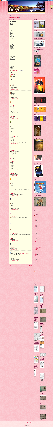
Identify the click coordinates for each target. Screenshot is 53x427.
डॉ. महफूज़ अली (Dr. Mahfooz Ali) (15, 125)
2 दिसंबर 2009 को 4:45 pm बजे (14, 89)
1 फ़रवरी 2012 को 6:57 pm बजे (14, 219)
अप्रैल (36, 261)
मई (35, 260)
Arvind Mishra (13, 177)
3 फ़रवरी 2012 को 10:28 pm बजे (14, 249)
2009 (35, 240)
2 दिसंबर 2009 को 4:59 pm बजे (14, 98)
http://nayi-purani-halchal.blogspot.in (24, 253)
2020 (35, 227)
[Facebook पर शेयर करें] (21, 70)
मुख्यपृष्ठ (20, 265)
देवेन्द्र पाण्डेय (12, 150)
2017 (35, 231)
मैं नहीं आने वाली (36, 248)
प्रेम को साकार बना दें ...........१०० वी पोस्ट (39, 247)
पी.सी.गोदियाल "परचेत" (13, 84)
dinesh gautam (13, 247)
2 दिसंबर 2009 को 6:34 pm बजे (14, 122)
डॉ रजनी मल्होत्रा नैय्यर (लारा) (14, 233)
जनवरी (36, 265)
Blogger (25, 425)
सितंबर (36, 255)
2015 (35, 233)
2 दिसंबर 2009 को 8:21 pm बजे (14, 143)
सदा (11, 238)
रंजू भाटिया (12, 74)
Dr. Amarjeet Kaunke (13, 197)
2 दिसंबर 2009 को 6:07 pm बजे (14, 118)
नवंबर (36, 253)
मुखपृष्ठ (11, 12)
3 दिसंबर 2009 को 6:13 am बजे (14, 175)
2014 (35, 234)
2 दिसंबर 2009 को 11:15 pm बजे (14, 154)
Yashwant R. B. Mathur (14, 251)
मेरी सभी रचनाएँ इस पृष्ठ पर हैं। (30, 422)
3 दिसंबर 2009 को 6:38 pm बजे (14, 209)
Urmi (12, 211)
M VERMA (12, 161)
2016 (35, 232)
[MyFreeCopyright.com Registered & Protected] (14, 17)
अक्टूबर (36, 254)
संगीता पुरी (12, 91)
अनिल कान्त (12, 120)
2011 (35, 238)
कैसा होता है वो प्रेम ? (37, 242)
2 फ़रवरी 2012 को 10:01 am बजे (14, 225)
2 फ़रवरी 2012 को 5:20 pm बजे (14, 240)
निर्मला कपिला (12, 202)
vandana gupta (36, 271)
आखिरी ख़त (36, 249)
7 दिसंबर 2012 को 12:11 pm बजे (14, 260)
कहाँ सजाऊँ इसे (36, 246)
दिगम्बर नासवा (12, 182)
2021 (35, 226)
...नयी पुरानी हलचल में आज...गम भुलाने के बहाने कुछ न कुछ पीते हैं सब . (17, 218)
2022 (35, 225)
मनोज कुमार (12, 116)
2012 (35, 237)
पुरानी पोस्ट (30, 265)
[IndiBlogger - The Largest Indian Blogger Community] (36, 74)
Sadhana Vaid (13, 228)
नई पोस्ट (10, 265)
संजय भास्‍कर (12, 100)
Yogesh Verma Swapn (13, 136)
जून (35, 259)
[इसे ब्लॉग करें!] (20, 70)
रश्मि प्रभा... (12, 193)
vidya (12, 222)
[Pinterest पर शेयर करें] (22, 70)
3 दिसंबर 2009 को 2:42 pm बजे (14, 195)
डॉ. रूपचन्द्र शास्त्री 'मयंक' (14, 105)
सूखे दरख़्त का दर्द (36, 250)
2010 (35, 239)
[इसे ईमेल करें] (19, 70)
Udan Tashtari (13, 173)
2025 (35, 221)
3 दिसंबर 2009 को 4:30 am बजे (14, 159)
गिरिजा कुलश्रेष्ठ (12, 242)
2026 (35, 220)
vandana (35, 272)
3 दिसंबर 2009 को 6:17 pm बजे (14, 199)
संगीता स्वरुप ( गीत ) (13, 216)
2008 (35, 266)
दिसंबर (36, 241)
